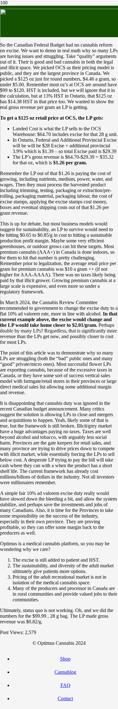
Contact (65, 698)
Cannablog (65, 672)
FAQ (65, 685)
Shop (65, 658)
